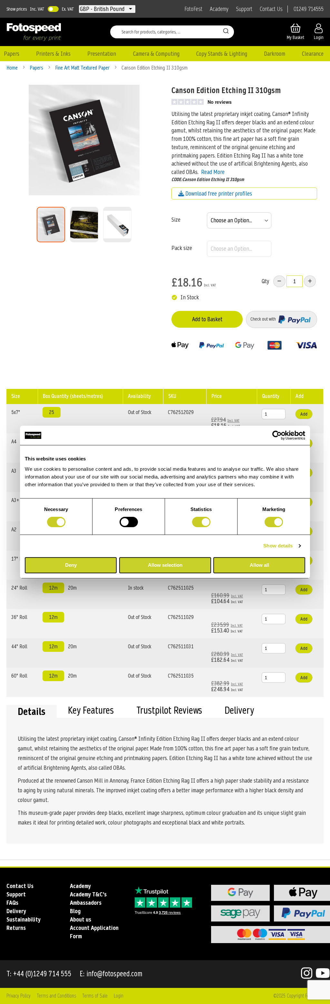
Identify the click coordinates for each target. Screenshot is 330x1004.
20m (72, 588)
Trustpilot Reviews (169, 711)
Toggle (53, 9)
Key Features (91, 711)
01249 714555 (309, 9)
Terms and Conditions (56, 995)
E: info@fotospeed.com (111, 974)
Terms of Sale (95, 995)
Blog (75, 911)
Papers (37, 68)
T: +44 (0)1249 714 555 (39, 974)
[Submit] (226, 30)
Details (31, 711)
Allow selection (165, 565)
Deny (71, 565)
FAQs (12, 903)
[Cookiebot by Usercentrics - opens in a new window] (277, 435)
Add (303, 414)
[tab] (31, 711)
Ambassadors (86, 903)
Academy (219, 9)
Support (244, 9)
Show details (278, 545)
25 (51, 412)
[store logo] (33, 32)
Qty (265, 281)
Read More (213, 172)
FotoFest (193, 9)
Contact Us (271, 9)
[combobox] (172, 31)
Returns (16, 928)
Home (12, 68)
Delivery (239, 711)
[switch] (129, 522)
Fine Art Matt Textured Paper (83, 68)
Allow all (259, 565)
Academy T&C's (88, 894)
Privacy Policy (18, 995)
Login (118, 995)
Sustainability (23, 919)
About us (80, 919)
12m (53, 588)
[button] (103, 9)
